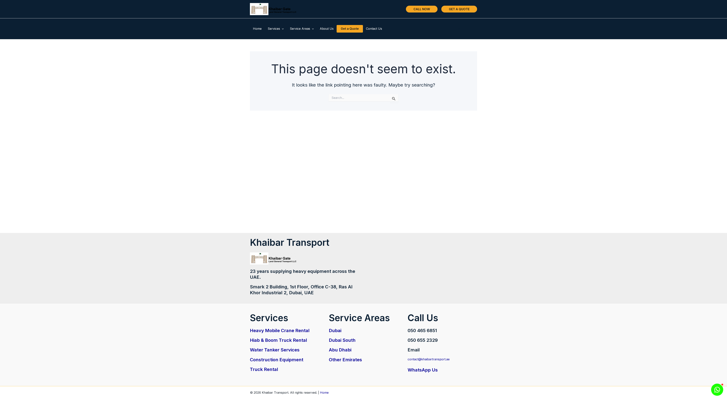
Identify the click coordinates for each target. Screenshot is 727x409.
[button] (422, 9)
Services (274, 28)
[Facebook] (467, 29)
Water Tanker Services (275, 350)
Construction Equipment (276, 359)
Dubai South (342, 340)
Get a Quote (350, 28)
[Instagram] (459, 29)
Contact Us (374, 28)
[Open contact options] (717, 390)
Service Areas (300, 28)
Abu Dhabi (340, 350)
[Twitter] (475, 29)
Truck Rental (264, 369)
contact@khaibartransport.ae (429, 359)
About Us (327, 28)
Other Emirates (345, 359)
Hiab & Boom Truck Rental (278, 340)
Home (257, 28)
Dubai (335, 330)
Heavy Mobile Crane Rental (280, 330)
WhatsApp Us (423, 370)
